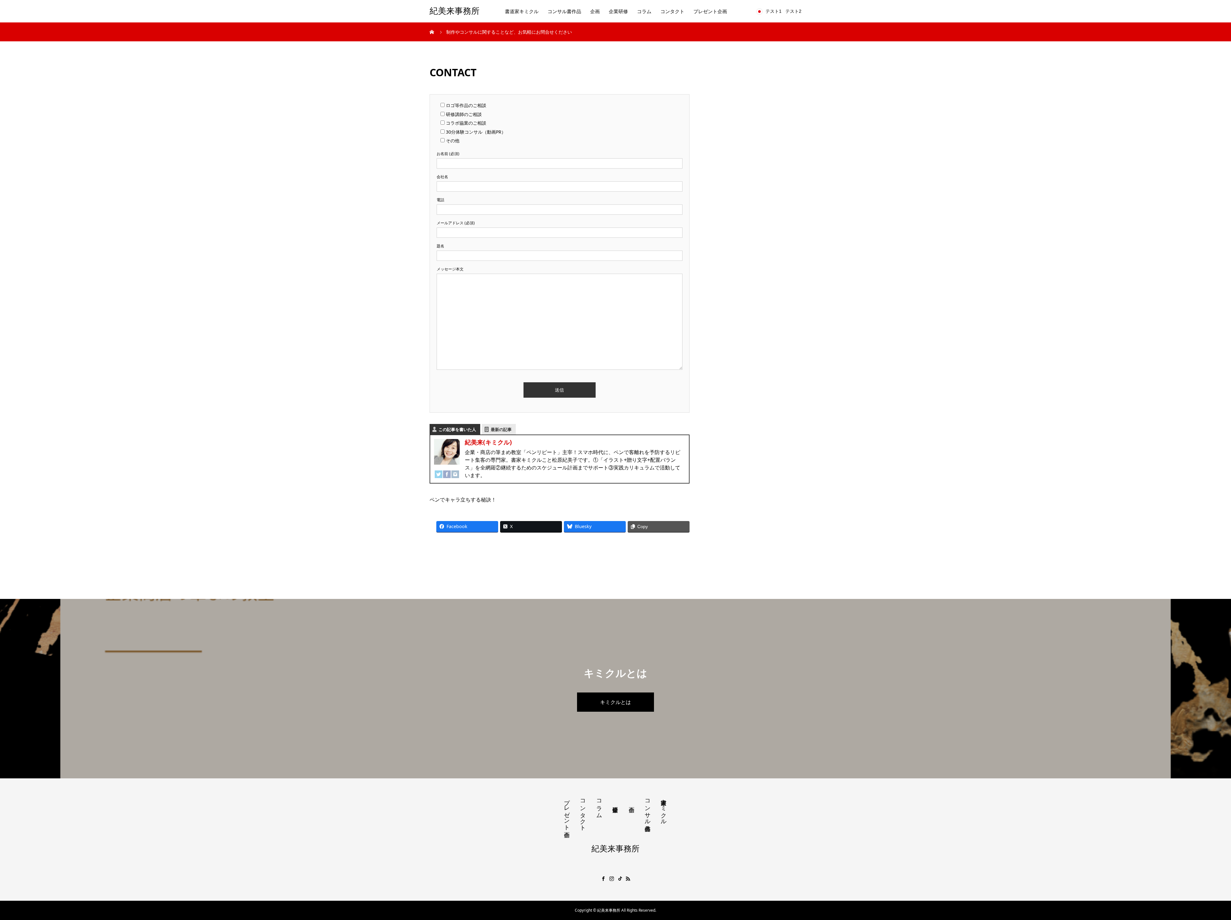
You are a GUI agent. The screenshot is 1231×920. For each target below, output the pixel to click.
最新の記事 (501, 429)
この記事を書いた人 (457, 429)
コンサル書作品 (564, 11)
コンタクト (672, 11)
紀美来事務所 (455, 11)
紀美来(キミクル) (488, 442)
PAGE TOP (1199, 885)
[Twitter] (438, 472)
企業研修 (618, 11)
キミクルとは (615, 702)
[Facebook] (447, 472)
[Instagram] (455, 472)
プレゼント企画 (710, 11)
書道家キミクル (522, 11)
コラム (644, 11)
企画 (595, 11)
